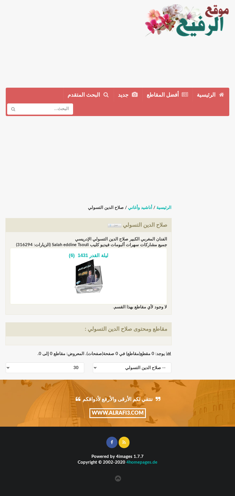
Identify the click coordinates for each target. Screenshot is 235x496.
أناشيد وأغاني (140, 207)
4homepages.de (141, 462)
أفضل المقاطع (163, 95)
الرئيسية (207, 95)
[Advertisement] (69, 41)
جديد (124, 95)
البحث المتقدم (84, 95)
